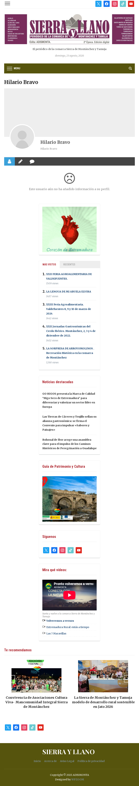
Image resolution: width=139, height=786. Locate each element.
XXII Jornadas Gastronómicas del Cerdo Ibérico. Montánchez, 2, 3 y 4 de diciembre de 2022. (71, 331)
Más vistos (49, 264)
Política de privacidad (91, 761)
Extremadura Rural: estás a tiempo (67, 627)
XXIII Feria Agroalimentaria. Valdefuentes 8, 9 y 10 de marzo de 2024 (68, 309)
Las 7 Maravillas (56, 633)
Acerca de (50, 761)
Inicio (37, 761)
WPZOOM (77, 779)
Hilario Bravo (55, 142)
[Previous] (11, 678)
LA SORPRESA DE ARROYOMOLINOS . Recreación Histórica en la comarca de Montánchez (70, 353)
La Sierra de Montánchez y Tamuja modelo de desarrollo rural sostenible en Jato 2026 (102, 702)
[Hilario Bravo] (22, 137)
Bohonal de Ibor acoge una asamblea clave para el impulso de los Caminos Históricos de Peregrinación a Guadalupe (69, 444)
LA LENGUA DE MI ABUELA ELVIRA (68, 291)
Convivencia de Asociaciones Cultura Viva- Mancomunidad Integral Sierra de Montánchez (36, 702)
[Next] (127, 678)
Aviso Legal (67, 761)
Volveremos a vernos (60, 620)
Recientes (69, 264)
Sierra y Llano (68, 751)
